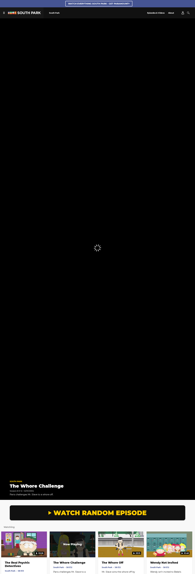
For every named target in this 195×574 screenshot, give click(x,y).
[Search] (188, 13)
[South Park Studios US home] (24, 13)
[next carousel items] (189, 551)
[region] (97, 248)
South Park (16, 481)
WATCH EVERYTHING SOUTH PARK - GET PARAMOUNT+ (99, 3)
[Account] (182, 12)
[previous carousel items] (5, 551)
